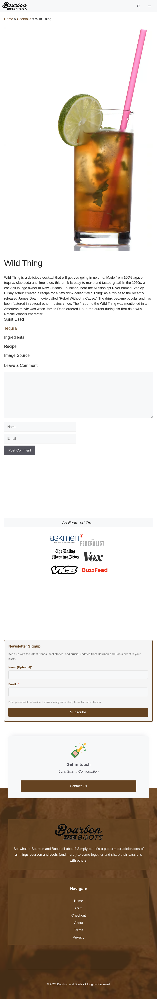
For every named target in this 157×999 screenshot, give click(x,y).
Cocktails (24, 19)
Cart (78, 908)
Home (8, 19)
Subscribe (78, 712)
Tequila (10, 328)
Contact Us (78, 786)
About (78, 923)
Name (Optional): (20, 667)
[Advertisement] (78, 488)
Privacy (78, 937)
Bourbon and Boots (46, 849)
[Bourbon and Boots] (14, 6)
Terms (78, 930)
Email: (13, 684)
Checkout (78, 915)
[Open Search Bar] (138, 6)
